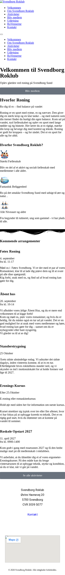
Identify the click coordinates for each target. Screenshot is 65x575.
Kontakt (11, 27)
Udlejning (13, 20)
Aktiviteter (13, 14)
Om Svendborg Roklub (20, 10)
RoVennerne (14, 23)
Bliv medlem (14, 17)
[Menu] (1, 34)
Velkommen (14, 7)
